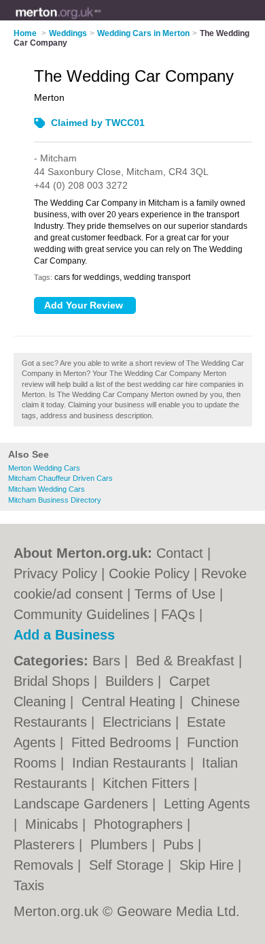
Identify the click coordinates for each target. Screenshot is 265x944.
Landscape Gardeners (83, 803)
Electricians (139, 721)
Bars (108, 660)
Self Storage (128, 865)
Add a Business (64, 634)
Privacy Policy (55, 573)
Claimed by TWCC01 (98, 122)
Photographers (140, 824)
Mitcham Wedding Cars (46, 489)
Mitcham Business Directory (54, 500)
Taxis (29, 885)
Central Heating (130, 701)
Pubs (180, 844)
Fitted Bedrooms (123, 742)
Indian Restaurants (131, 762)
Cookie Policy (149, 573)
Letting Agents (207, 803)
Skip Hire (208, 865)
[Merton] (101, 21)
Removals (45, 865)
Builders (131, 681)
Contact (179, 553)
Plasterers (46, 844)
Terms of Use (175, 593)
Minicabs (53, 824)
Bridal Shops (54, 681)
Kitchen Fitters (148, 783)
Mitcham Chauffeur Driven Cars (60, 478)
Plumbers (121, 844)
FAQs (178, 614)
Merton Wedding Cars (44, 468)
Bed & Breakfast (187, 660)
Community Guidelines (81, 614)
